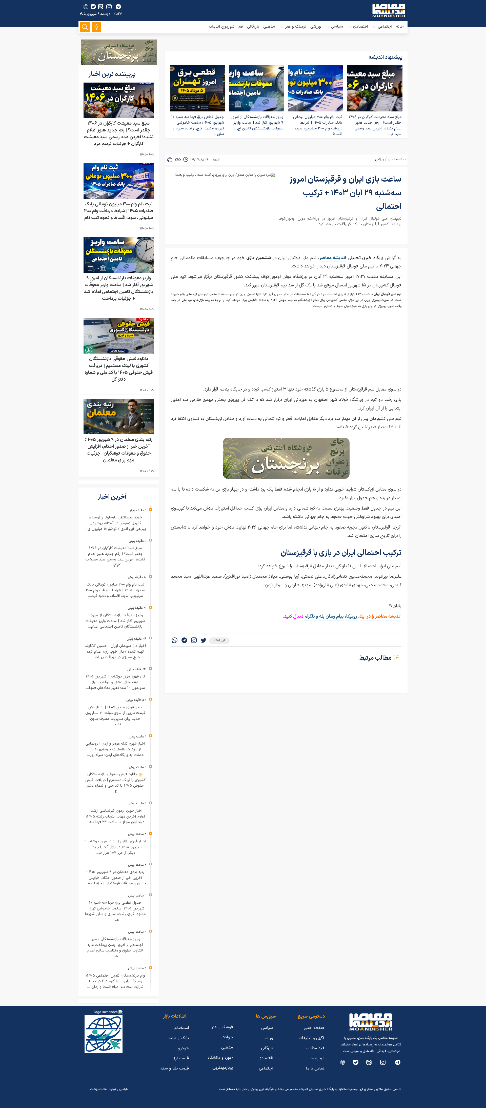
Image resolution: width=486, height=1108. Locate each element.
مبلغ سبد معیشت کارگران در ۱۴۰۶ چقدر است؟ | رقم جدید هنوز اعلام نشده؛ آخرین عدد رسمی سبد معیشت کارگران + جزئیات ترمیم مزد (119, 133)
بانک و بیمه (179, 1038)
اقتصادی (265, 1058)
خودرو (183, 1048)
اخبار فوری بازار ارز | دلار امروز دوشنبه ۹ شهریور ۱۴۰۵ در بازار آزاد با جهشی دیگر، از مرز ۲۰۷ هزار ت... (115, 847)
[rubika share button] (86, 6)
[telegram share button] (118, 6)
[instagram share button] (109, 6)
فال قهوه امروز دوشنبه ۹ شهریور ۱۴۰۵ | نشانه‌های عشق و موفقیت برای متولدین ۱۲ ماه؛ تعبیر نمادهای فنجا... (115, 682)
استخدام (181, 1028)
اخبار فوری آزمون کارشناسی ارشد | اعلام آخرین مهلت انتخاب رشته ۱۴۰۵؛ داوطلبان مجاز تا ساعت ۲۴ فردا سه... (115, 816)
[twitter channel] (397, 1062)
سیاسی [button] (337, 27)
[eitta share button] (100, 6)
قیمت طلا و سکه (174, 1068)
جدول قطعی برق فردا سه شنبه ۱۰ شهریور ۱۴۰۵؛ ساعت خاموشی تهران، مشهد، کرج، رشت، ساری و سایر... (197, 125)
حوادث (227, 1037)
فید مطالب (315, 1048)
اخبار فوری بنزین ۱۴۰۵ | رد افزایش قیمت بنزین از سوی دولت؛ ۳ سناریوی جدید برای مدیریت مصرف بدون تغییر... (115, 716)
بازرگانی (253, 27)
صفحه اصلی (397, 159)
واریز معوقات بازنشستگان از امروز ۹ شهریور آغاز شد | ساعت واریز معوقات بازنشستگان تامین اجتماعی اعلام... (115, 621)
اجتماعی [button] (385, 27)
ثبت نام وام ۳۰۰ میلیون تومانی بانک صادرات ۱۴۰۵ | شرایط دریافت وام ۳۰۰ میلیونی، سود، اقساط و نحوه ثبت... (115, 590)
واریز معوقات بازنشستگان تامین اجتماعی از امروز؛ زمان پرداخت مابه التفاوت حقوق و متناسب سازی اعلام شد (115, 947)
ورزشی (315, 27)
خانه (400, 27)
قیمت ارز (181, 1058)
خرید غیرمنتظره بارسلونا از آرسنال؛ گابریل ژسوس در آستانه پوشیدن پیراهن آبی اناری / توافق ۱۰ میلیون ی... (115, 523)
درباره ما (317, 1058)
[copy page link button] (178, 160)
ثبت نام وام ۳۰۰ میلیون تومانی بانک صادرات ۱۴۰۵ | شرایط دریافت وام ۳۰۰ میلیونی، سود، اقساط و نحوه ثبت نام (118, 211)
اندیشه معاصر (332, 258)
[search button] (85, 27)
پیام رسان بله (331, 616)
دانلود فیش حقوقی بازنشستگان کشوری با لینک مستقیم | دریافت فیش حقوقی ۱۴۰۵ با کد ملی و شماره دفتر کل (119, 369)
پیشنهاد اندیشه (385, 57)
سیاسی (267, 1028)
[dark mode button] (96, 27)
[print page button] (170, 160)
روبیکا (352, 616)
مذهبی (269, 27)
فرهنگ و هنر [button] (295, 27)
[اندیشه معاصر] (389, 10)
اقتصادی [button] (360, 27)
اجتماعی (266, 1068)
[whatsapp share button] (174, 640)
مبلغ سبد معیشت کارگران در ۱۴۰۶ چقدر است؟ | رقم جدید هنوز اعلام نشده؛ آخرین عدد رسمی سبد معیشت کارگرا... (115, 556)
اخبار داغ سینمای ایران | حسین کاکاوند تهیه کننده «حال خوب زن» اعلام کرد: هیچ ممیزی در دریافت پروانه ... (115, 651)
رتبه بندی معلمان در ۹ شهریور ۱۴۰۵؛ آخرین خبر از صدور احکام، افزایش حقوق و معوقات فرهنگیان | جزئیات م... (115, 877)
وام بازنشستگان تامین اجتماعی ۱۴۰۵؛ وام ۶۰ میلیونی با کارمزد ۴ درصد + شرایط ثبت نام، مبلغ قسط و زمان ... (115, 981)
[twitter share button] (203, 640)
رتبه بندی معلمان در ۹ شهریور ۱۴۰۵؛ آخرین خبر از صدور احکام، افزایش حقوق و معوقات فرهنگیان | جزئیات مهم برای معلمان (118, 450)
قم (240, 27)
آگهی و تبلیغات (311, 1038)
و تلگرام (310, 616)
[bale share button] (93, 6)
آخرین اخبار (112, 497)
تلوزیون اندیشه (221, 27)
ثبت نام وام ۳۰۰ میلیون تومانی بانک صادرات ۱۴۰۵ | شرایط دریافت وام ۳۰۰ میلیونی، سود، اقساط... (317, 125)
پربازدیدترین (222, 1068)
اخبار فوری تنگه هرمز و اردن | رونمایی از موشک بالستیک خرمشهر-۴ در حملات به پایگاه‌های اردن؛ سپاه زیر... (115, 749)
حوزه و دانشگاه (220, 1058)
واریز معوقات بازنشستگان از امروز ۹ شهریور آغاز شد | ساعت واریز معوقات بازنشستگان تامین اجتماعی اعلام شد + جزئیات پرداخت (118, 288)
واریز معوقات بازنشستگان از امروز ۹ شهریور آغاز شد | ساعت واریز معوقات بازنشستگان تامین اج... (257, 122)
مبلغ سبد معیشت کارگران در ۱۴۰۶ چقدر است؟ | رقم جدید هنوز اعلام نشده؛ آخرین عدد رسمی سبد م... (375, 125)
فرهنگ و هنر (222, 1027)
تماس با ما (315, 1068)
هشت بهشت (98, 1089)
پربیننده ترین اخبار (112, 74)
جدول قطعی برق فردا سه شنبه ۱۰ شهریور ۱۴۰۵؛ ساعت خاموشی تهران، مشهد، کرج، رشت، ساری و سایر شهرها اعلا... (115, 911)
